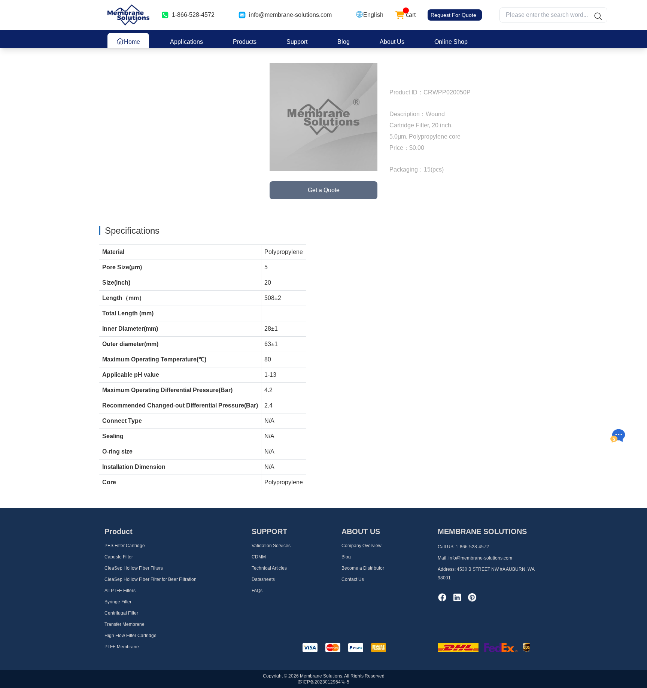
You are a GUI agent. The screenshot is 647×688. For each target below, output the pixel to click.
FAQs (257, 590)
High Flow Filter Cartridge (130, 635)
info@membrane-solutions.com (290, 15)
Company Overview (361, 545)
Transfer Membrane (124, 624)
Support (296, 42)
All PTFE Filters (120, 590)
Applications (186, 42)
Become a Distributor (362, 568)
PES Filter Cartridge (124, 545)
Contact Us (352, 579)
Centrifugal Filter (121, 613)
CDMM (259, 557)
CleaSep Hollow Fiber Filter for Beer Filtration (150, 579)
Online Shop (451, 42)
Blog (343, 42)
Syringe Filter (117, 601)
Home (132, 42)
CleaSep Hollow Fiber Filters (133, 568)
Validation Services (271, 545)
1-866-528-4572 (472, 546)
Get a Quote (324, 190)
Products (244, 42)
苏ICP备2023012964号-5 (323, 682)
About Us (392, 42)
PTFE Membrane (121, 646)
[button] (369, 14)
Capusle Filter (118, 557)
